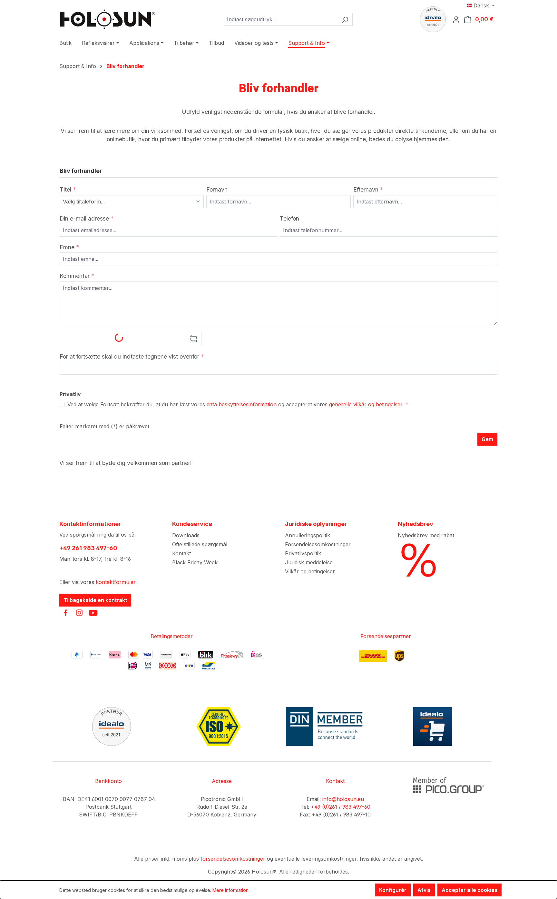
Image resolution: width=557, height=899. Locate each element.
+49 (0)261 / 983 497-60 (340, 807)
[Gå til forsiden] (107, 19)
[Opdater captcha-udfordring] (193, 338)
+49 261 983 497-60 (88, 548)
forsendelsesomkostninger (232, 858)
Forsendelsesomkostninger (318, 544)
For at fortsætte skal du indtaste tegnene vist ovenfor (132, 356)
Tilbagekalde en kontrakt (95, 600)
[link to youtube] (93, 613)
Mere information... (231, 890)
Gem (487, 439)
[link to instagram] (79, 613)
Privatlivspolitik (303, 553)
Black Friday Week (195, 562)
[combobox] (281, 19)
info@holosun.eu (343, 799)
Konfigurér (392, 890)
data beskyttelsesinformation (242, 404)
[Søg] (345, 19)
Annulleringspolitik (307, 535)
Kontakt (181, 553)
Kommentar (77, 275)
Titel (68, 189)
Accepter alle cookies (469, 890)
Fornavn (217, 189)
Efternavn (368, 189)
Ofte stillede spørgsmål (199, 544)
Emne (69, 247)
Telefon (289, 218)
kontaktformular (115, 582)
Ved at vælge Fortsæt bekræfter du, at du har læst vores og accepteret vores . (237, 404)
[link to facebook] (65, 613)
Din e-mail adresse (86, 218)
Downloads (186, 535)
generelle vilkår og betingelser (366, 404)
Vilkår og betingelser (310, 571)
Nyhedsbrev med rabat (426, 535)
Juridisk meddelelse (309, 562)
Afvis (424, 890)
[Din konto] (458, 19)
